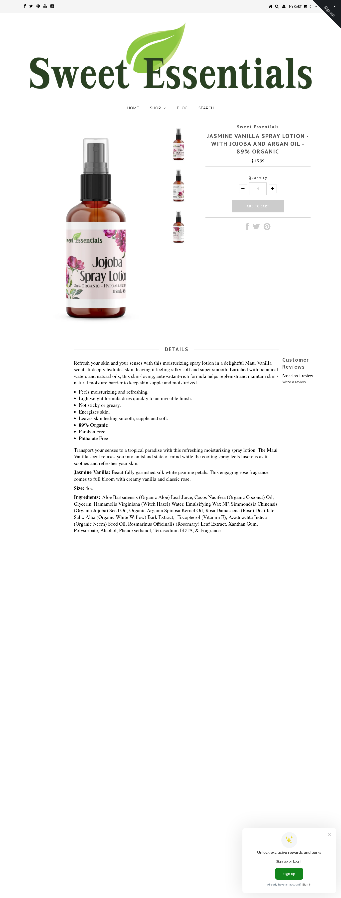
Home (133, 108)
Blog (182, 108)
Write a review (294, 381)
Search (206, 108)
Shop (155, 108)
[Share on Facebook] (247, 227)
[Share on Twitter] (256, 227)
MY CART (300, 6)
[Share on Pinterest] (267, 227)
